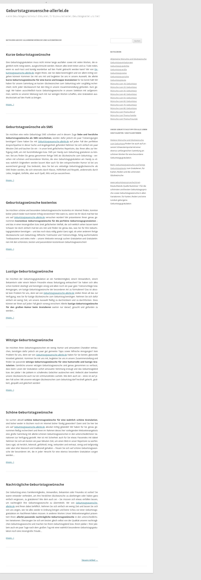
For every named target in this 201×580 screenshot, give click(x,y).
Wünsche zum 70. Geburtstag (123, 104)
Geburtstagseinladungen (121, 62)
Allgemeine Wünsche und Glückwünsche (128, 59)
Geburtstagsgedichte (119, 66)
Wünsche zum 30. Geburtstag (123, 90)
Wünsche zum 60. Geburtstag (123, 101)
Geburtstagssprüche (119, 76)
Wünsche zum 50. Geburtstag (123, 97)
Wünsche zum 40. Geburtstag (123, 94)
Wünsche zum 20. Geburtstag (123, 87)
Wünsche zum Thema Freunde (124, 119)
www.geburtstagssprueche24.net (125, 182)
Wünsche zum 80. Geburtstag (123, 108)
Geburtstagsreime (118, 73)
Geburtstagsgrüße (118, 69)
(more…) (10, 104)
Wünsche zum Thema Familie (123, 115)
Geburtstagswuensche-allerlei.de (37, 10)
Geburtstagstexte (118, 80)
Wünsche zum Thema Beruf (122, 112)
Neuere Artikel (90, 560)
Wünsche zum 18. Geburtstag (123, 83)
